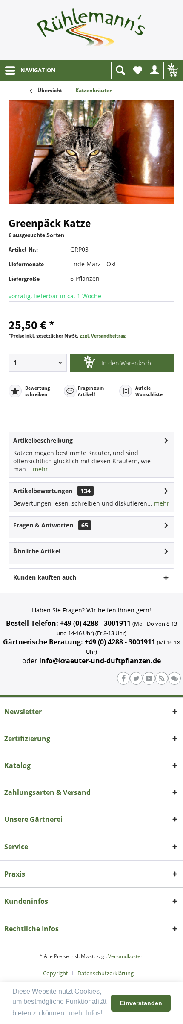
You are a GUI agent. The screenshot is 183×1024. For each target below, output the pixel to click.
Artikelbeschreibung (43, 440)
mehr (39, 469)
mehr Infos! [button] (85, 1013)
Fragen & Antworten (43, 525)
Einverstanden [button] (141, 1003)
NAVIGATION (38, 70)
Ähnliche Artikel (36, 551)
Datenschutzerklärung (105, 973)
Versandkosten (125, 956)
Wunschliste (137, 70)
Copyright (55, 973)
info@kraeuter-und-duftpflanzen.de (100, 660)
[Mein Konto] (154, 70)
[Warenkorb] (172, 70)
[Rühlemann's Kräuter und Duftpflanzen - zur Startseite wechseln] (91, 30)
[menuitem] (30, 70)
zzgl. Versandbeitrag (103, 336)
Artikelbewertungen (42, 491)
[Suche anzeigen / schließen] (120, 70)
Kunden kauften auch (44, 577)
